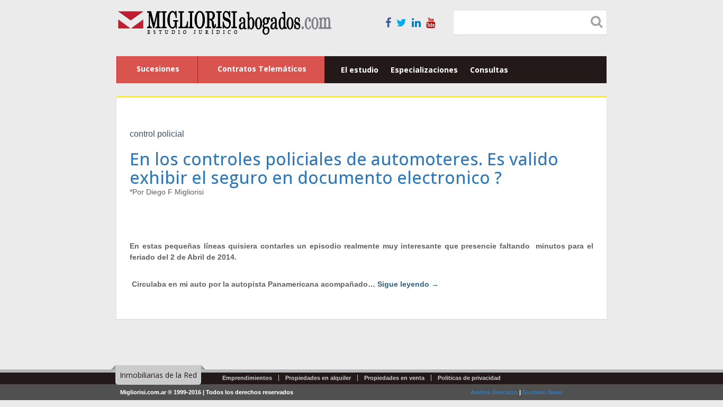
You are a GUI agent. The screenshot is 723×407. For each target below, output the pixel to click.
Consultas (489, 70)
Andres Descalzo (494, 392)
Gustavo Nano (542, 392)
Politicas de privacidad (469, 378)
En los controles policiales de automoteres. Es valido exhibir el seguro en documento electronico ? (344, 168)
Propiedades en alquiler (318, 378)
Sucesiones (158, 69)
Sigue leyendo (408, 284)
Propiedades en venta (394, 378)
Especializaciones (424, 70)
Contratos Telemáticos (262, 69)
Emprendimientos (247, 378)
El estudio (359, 70)
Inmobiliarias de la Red (158, 375)
